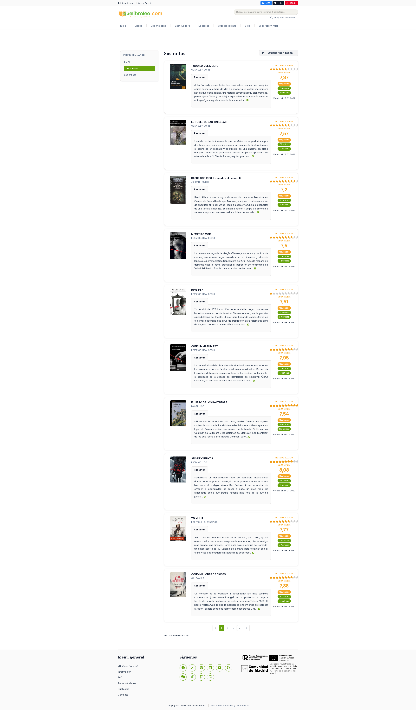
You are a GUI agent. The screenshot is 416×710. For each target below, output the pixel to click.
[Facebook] (183, 667)
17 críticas (284, 373)
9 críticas (284, 148)
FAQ (120, 677)
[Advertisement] (208, 40)
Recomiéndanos (127, 683)
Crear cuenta (145, 3)
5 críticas (284, 485)
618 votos (284, 424)
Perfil (127, 62)
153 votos (284, 312)
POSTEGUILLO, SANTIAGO (204, 522)
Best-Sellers (182, 25)
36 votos (284, 480)
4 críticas (284, 204)
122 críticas (284, 429)
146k (280, 3)
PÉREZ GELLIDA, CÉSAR (203, 238)
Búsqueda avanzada (284, 17)
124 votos (284, 88)
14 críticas (284, 601)
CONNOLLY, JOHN (200, 69)
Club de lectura (227, 25)
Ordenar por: (280, 52)
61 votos (284, 200)
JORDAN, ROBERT (200, 182)
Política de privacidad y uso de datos (230, 705)
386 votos (284, 540)
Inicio (123, 25)
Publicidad (123, 688)
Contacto (123, 694)
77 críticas (284, 545)
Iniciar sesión (127, 3)
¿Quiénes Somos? (128, 666)
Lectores (203, 25)
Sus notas (132, 68)
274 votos (284, 256)
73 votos (284, 596)
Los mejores (158, 25)
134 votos (284, 368)
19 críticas (284, 92)
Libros (138, 25)
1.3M (268, 3)
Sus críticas (130, 74)
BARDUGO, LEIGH (199, 462)
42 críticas (284, 261)
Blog (247, 25)
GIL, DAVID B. (197, 578)
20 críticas (284, 317)
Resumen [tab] (199, 77)
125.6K (293, 3)
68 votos (284, 144)
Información (124, 671)
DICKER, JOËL (198, 406)
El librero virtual (268, 25)
